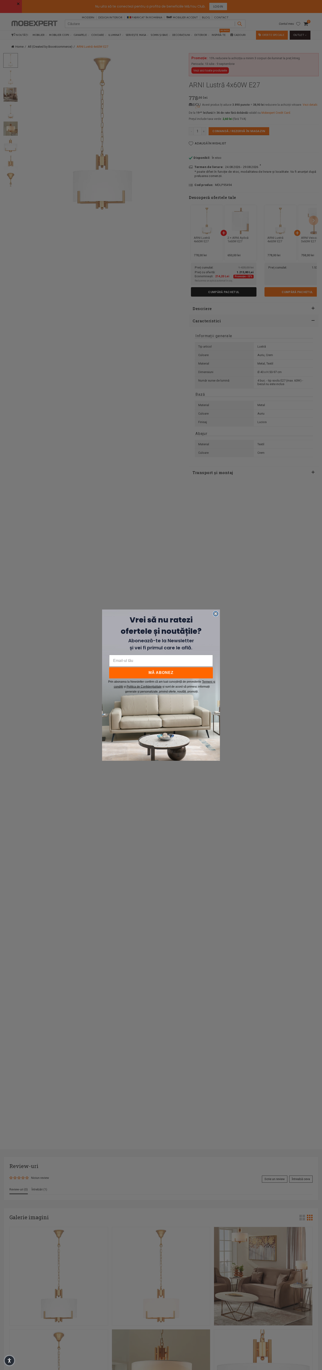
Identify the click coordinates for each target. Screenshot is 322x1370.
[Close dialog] (215, 613)
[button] (9, 1360)
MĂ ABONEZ (161, 673)
